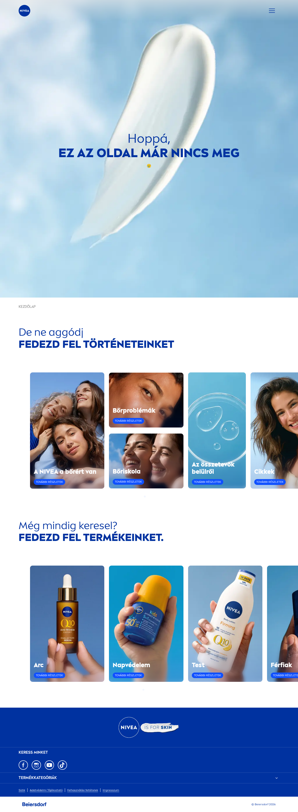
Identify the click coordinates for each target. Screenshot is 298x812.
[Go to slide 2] (148, 496)
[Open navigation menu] (271, 10)
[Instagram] (36, 765)
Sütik (22, 790)
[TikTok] (62, 765)
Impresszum (111, 790)
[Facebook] (23, 765)
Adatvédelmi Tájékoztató (46, 790)
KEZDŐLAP (27, 307)
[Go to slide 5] (155, 690)
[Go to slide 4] (153, 496)
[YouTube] (49, 765)
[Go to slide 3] (150, 496)
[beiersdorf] (34, 804)
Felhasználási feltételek (82, 790)
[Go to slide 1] (145, 496)
